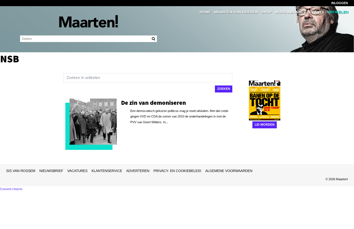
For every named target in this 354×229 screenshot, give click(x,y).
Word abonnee (290, 12)
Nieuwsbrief (51, 171)
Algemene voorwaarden (228, 171)
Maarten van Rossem (236, 12)
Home (205, 12)
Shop (266, 12)
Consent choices (11, 189)
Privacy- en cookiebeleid (177, 171)
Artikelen (337, 12)
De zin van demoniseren (153, 102)
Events (316, 12)
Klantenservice (107, 171)
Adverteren (137, 171)
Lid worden (265, 124)
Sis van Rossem (20, 171)
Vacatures (77, 171)
